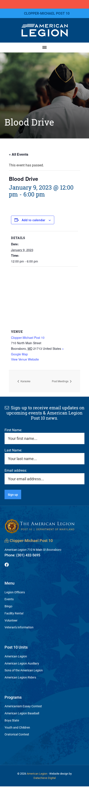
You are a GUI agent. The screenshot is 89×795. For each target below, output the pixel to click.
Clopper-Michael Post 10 (27, 337)
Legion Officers (15, 592)
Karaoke (25, 381)
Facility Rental (14, 613)
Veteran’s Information (19, 627)
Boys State (12, 720)
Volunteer (11, 620)
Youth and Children (17, 727)
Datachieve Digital (44, 778)
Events (9, 599)
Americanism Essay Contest (23, 706)
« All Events (18, 154)
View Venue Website (25, 359)
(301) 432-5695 (22, 555)
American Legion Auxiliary (22, 663)
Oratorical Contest (17, 734)
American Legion (16, 656)
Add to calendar (33, 220)
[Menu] (44, 47)
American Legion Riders (20, 677)
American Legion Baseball (22, 713)
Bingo (8, 606)
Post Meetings (60, 381)
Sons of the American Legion (24, 670)
